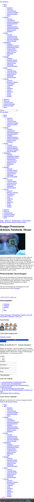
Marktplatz (10, 31)
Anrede (2, 356)
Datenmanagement (12, 23)
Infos (8, 55)
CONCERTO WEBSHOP (7, 340)
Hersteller (6, 57)
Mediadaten (10, 53)
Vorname (3, 361)
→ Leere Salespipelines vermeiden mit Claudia (13, 382)
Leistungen (10, 85)
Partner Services (11, 52)
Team (8, 87)
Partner (5, 68)
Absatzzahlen (3, 316)
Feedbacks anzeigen (5, 337)
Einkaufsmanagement (13, 22)
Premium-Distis (11, 49)
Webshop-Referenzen (13, 28)
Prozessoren (7, 315)
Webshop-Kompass (12, 26)
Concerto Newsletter (12, 12)
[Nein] (30, 501)
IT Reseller (17, 288)
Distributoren (7, 42)
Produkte (5, 17)
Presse (8, 15)
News (5, 6)
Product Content (11, 30)
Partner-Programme (12, 38)
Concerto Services (12, 36)
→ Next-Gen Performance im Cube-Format (12, 388)
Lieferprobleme (16, 315)
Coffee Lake (18, 316)
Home (5, 4)
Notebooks (11, 316)
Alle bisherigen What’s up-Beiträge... (10, 393)
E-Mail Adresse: (5, 368)
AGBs (9, 93)
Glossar (9, 90)
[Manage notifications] (3, 498)
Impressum (10, 91)
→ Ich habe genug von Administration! (11, 383)
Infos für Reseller (11, 41)
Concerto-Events (11, 11)
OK (28, 501)
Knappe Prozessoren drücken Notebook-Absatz (13, 222)
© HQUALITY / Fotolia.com (8, 297)
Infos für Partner (11, 77)
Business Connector (12, 82)
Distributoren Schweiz (13, 45)
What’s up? (10, 9)
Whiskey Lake (25, 315)
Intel (31, 315)
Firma (1, 371)
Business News (16, 220)
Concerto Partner (11, 71)
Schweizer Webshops (13, 39)
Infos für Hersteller (12, 66)
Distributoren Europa (13, 47)
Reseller (5, 33)
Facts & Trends (26, 220)
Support (9, 94)
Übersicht (9, 8)
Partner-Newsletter (12, 14)
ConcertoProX (11, 20)
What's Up (8, 220)
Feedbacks (10, 88)
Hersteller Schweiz (12, 60)
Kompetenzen (11, 83)
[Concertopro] (4, 1)
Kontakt (9, 96)
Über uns (6, 79)
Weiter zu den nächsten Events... (9, 401)
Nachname (3, 364)
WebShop (9, 25)
